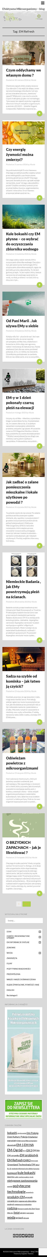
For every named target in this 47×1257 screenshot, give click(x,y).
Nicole (33, 80)
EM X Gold (34, 1161)
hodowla (15, 1169)
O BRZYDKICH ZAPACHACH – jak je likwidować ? (23, 847)
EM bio (36, 1150)
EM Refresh (15, 1160)
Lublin (16, 1177)
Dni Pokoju (32, 1132)
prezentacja (29, 1192)
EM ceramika (13, 1155)
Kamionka (36, 1168)
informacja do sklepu (25, 1169)
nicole (31, 1177)
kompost (12, 1173)
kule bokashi (26, 1173)
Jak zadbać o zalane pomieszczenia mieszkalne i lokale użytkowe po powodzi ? (22, 492)
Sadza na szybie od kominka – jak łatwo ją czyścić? (23, 681)
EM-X (24, 1150)
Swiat (17, 1212)
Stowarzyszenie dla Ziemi (26, 1209)
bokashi (12, 1132)
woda (11, 1217)
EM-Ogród (14, 1150)
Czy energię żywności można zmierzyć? (19, 154)
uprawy (23, 1213)
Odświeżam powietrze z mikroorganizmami (22, 763)
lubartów (10, 1177)
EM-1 (20, 1145)
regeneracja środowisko (23, 1204)
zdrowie (26, 1218)
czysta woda (21, 1133)
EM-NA (29, 1145)
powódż (9, 1186)
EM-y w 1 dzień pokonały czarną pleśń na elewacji (20, 402)
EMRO (27, 1160)
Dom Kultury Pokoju (17, 1136)
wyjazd (19, 1217)
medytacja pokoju (24, 1177)
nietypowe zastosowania (22, 1180)
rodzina (12, 1208)
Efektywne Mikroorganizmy (27, 1141)
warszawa (30, 1213)
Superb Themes (27, 1254)
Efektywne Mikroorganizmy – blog (23, 9)
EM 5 (29, 1150)
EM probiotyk (29, 1155)
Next (27, 904)
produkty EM (16, 1197)
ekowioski (11, 1145)
